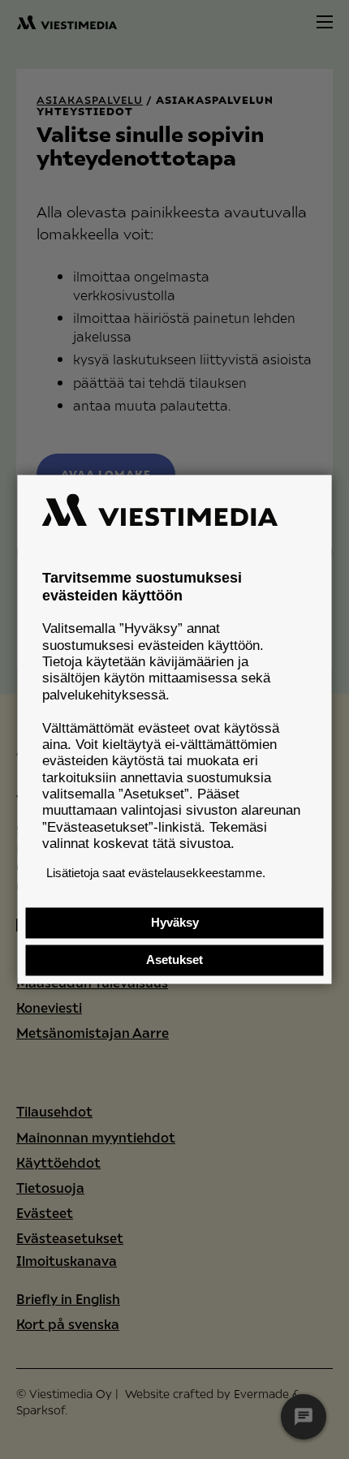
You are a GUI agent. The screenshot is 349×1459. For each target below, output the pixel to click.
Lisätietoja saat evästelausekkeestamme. (155, 873)
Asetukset (174, 960)
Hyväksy (175, 923)
